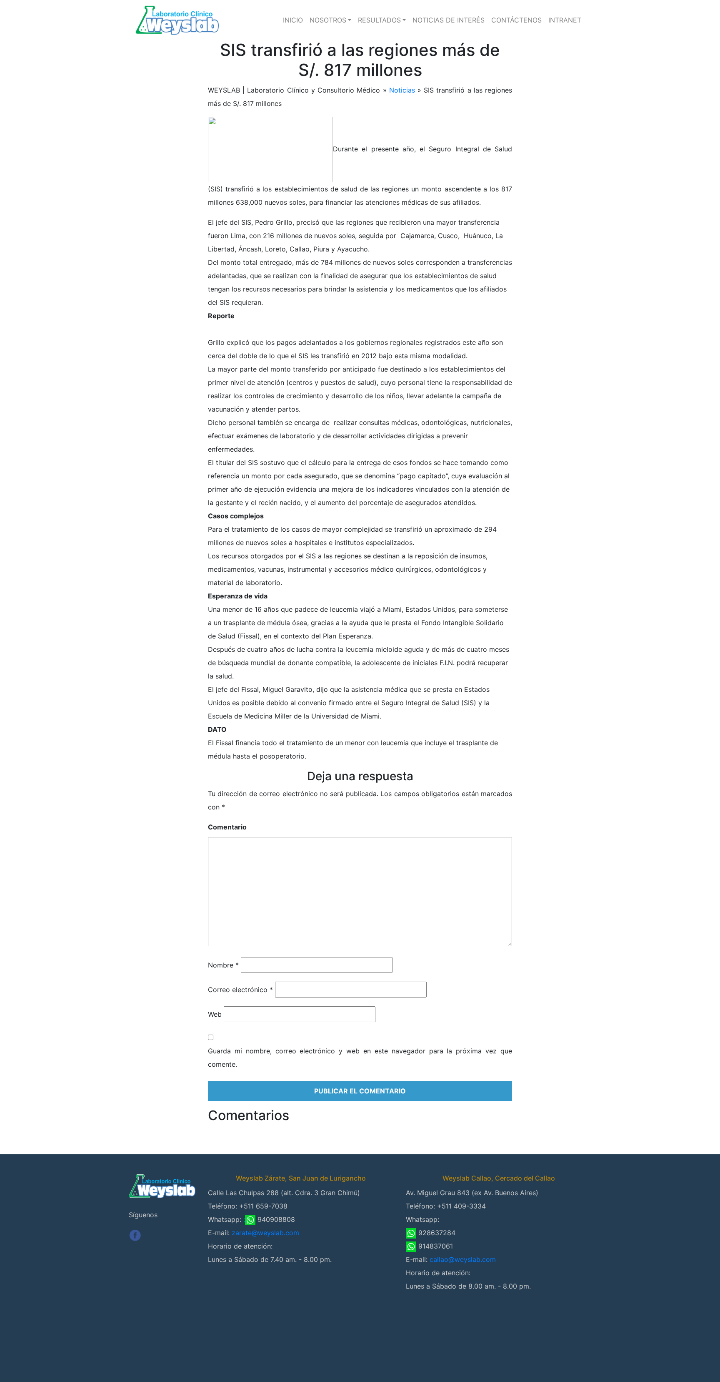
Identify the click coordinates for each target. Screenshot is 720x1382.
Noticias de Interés (448, 20)
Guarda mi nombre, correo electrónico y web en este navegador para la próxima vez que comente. (360, 1057)
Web (215, 1014)
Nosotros (328, 20)
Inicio (293, 20)
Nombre (223, 965)
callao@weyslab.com (463, 1259)
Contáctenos (516, 20)
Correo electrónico (240, 989)
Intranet (564, 20)
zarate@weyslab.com (265, 1233)
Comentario (227, 827)
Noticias (402, 90)
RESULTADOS (379, 20)
